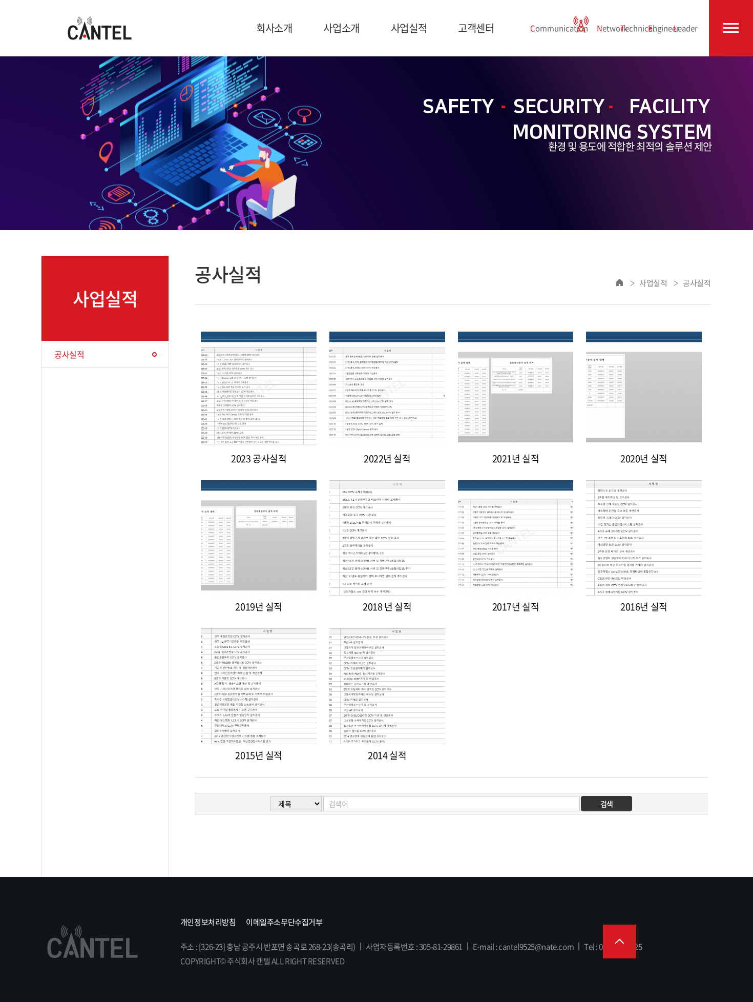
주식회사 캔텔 (100, 28)
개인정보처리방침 (208, 922)
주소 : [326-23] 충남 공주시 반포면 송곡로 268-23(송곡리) (267, 946)
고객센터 (476, 28)
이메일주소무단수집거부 (284, 922)
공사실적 (69, 354)
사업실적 (409, 28)
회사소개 (274, 28)
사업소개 (341, 28)
